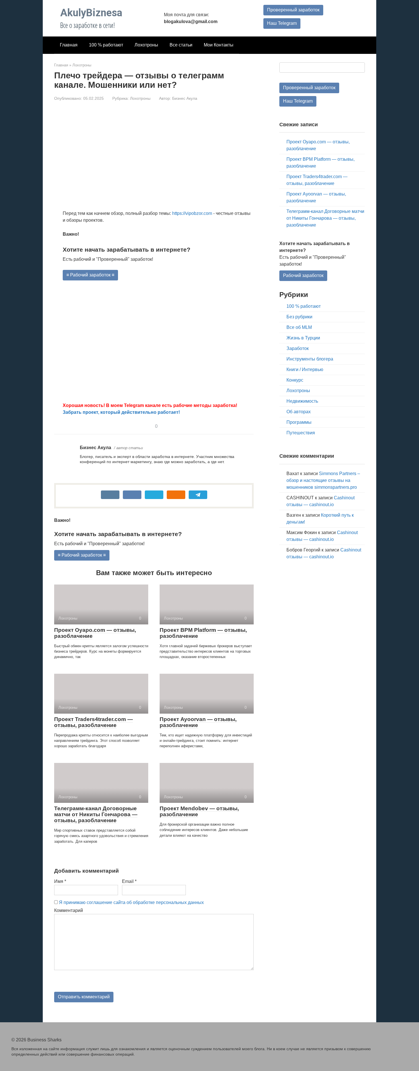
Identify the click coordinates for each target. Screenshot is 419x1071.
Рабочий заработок (303, 275)
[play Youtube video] (158, 341)
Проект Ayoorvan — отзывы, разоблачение (198, 722)
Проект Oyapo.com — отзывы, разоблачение (95, 633)
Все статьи (181, 44)
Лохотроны (146, 44)
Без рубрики (299, 316)
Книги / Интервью (304, 369)
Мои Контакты (218, 44)
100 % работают (106, 44)
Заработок (297, 348)
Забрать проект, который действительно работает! (121, 412)
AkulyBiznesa (91, 13)
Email (129, 881)
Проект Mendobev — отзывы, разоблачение (199, 811)
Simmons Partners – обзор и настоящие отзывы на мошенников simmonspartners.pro (323, 480)
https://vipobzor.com (192, 213)
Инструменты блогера (309, 359)
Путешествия (300, 432)
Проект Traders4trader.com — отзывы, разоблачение (93, 722)
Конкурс (294, 380)
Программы (299, 422)
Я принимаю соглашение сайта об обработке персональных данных (131, 902)
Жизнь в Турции (303, 337)
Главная (69, 44)
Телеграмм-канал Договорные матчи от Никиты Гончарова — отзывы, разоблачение (95, 814)
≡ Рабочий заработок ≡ (90, 274)
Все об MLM (299, 327)
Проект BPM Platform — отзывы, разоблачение (203, 633)
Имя (60, 881)
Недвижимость (302, 401)
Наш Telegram (282, 23)
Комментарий (68, 910)
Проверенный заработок (293, 9)
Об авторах (298, 411)
